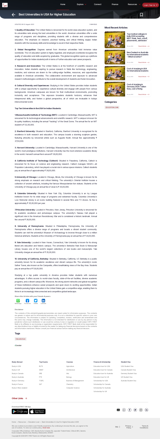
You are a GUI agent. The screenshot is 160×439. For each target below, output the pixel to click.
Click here (46, 428)
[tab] (63, 4)
